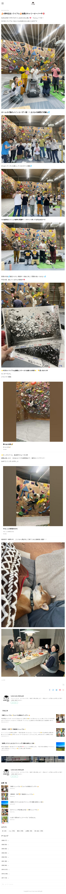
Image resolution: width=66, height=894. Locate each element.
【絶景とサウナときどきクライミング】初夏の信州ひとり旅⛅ (18, 743)
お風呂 (29, 831)
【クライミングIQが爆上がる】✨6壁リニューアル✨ (24, 810)
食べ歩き (39, 831)
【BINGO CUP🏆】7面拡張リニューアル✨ (13, 729)
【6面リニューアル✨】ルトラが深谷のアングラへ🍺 (15, 715)
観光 (20, 831)
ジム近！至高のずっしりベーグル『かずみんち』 (23, 817)
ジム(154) (3, 680)
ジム (12, 831)
